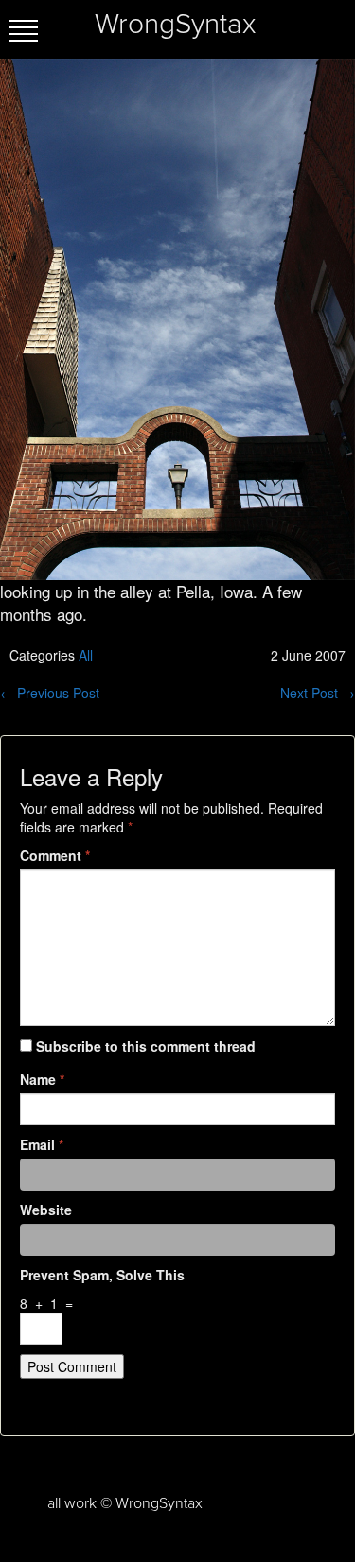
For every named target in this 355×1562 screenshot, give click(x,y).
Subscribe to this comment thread (146, 1046)
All (86, 654)
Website (46, 1209)
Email (41, 1144)
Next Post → (317, 692)
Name (42, 1079)
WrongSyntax (175, 24)
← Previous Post (49, 692)
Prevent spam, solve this (102, 1274)
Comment (55, 855)
